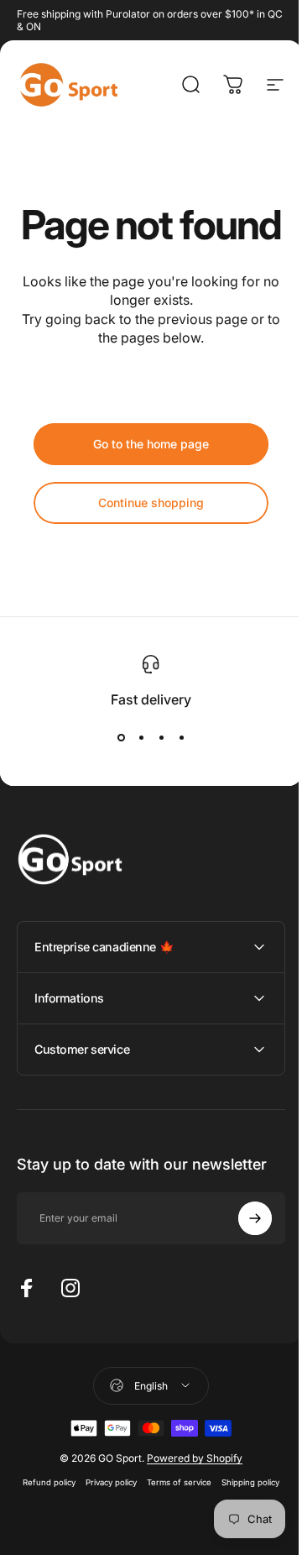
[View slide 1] (121, 738)
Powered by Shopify (189, 1498)
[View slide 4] (181, 738)
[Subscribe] (242, 1258)
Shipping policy (145, 1542)
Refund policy (76, 1522)
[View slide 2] (141, 738)
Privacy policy (138, 1522)
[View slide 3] (161, 738)
